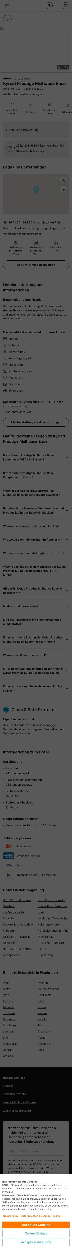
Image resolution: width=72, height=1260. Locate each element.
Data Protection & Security (35, 1216)
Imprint (56, 1216)
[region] (36, 1217)
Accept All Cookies (36, 1224)
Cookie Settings (36, 1233)
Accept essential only (36, 1242)
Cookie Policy (10, 1216)
